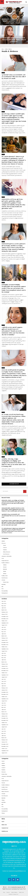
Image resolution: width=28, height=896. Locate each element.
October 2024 (4, 647)
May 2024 (4, 658)
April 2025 (4, 634)
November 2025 (5, 619)
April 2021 (4, 736)
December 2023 (5, 668)
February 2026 (5, 612)
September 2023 (5, 675)
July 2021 (3, 729)
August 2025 (4, 625)
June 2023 (4, 681)
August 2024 (4, 651)
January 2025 (4, 640)
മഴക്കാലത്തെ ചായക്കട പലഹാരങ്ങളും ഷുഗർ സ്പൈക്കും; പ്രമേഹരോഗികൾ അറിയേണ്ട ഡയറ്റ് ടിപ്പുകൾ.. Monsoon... (14, 21)
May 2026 (4, 606)
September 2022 (5, 699)
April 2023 (4, 686)
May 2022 (4, 707)
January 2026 (4, 614)
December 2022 (5, 692)
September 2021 (5, 725)
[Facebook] (9, 879)
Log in (3, 821)
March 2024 (4, 662)
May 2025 (4, 632)
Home (4, 892)
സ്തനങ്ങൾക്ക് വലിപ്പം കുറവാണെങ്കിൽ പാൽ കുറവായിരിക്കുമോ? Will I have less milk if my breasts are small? (14, 77)
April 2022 (4, 710)
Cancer (4, 545)
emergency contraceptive (7, 556)
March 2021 (4, 738)
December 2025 (5, 616)
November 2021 (5, 720)
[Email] (17, 879)
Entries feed (4, 825)
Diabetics (5, 550)
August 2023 (4, 677)
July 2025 (4, 627)
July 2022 (4, 703)
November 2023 (5, 671)
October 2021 (4, 723)
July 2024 (4, 653)
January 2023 (4, 690)
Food (3, 558)
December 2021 (5, 718)
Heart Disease (5, 578)
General (3, 72)
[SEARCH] (24, 491)
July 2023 (4, 679)
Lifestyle (3, 580)
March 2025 (4, 636)
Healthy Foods (5, 576)
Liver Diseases (6, 554)
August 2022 (4, 701)
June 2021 (4, 731)
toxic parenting (5, 591)
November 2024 (5, 645)
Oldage (4, 571)
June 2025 (4, 629)
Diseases (4, 543)
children (3, 541)
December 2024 (5, 642)
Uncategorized (4, 593)
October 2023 (4, 673)
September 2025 (5, 623)
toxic (2, 589)
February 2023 (5, 688)
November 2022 (5, 694)
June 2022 (4, 705)
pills (2, 587)
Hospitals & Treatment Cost (13, 894)
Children (4, 565)
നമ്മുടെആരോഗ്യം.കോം (14, 842)
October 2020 (4, 749)
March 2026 (4, 610)
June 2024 (4, 655)
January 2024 (4, 666)
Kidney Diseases (6, 552)
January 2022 (4, 716)
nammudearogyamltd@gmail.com (17, 871)
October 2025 (4, 621)
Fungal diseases (5, 561)
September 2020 (5, 751)
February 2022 (5, 714)
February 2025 (5, 638)
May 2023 (4, 684)
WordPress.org (5, 831)
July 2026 (4, 601)
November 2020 (5, 746)
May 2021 (4, 733)
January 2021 (4, 742)
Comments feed (5, 828)
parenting (3, 584)
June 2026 (4, 603)
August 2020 (4, 753)
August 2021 (4, 727)
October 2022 (4, 697)
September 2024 (5, 649)
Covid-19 (5, 548)
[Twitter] (13, 879)
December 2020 (5, 744)
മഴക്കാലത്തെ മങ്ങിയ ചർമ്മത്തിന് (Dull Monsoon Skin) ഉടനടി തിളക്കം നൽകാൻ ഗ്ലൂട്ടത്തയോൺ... (14, 40)
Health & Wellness (5, 563)
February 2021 (4, 740)
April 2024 (4, 660)
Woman (4, 574)
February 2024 (5, 664)
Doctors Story (6, 582)
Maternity (5, 569)
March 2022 (4, 712)
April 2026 (4, 608)
